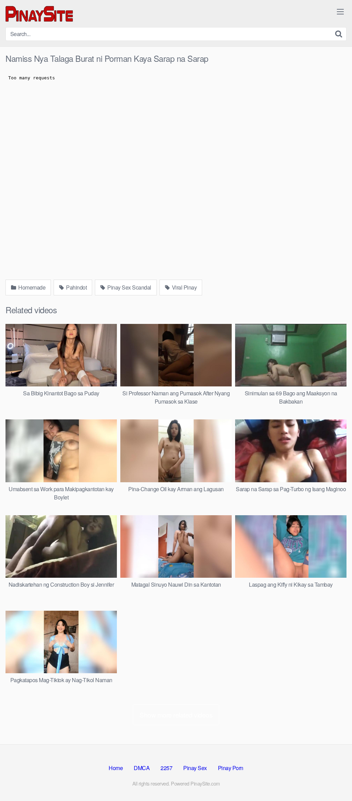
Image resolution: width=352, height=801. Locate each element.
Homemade (31, 287)
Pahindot (76, 287)
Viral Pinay (183, 287)
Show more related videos (176, 714)
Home (116, 768)
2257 (166, 768)
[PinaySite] (40, 13)
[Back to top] (333, 779)
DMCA (142, 768)
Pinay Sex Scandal (128, 287)
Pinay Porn (230, 768)
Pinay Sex (195, 768)
